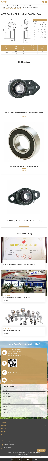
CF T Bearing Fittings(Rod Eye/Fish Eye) (29, 7)
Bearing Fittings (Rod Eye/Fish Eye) (10, 7)
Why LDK (3, 432)
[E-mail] (12, 459)
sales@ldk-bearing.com (9, 444)
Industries (3, 425)
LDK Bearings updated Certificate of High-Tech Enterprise (19, 264)
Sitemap (20, 454)
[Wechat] (28, 459)
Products (9, 5)
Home (4, 5)
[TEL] (20, 459)
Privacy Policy (25, 454)
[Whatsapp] (4, 459)
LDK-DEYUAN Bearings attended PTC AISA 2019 (16, 297)
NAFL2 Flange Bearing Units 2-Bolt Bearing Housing (24, 221)
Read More (23, 116)
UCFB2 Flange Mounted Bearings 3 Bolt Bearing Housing (24, 112)
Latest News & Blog (24, 234)
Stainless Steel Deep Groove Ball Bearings (24, 166)
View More (7, 267)
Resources (4, 435)
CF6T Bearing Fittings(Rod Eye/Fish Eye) (12, 8)
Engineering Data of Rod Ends (11, 330)
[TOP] (44, 459)
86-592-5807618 (7, 447)
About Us (3, 428)
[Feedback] (36, 459)
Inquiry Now (41, 450)
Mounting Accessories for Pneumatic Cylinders (23, 5)
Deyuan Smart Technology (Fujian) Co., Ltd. (22, 452)
